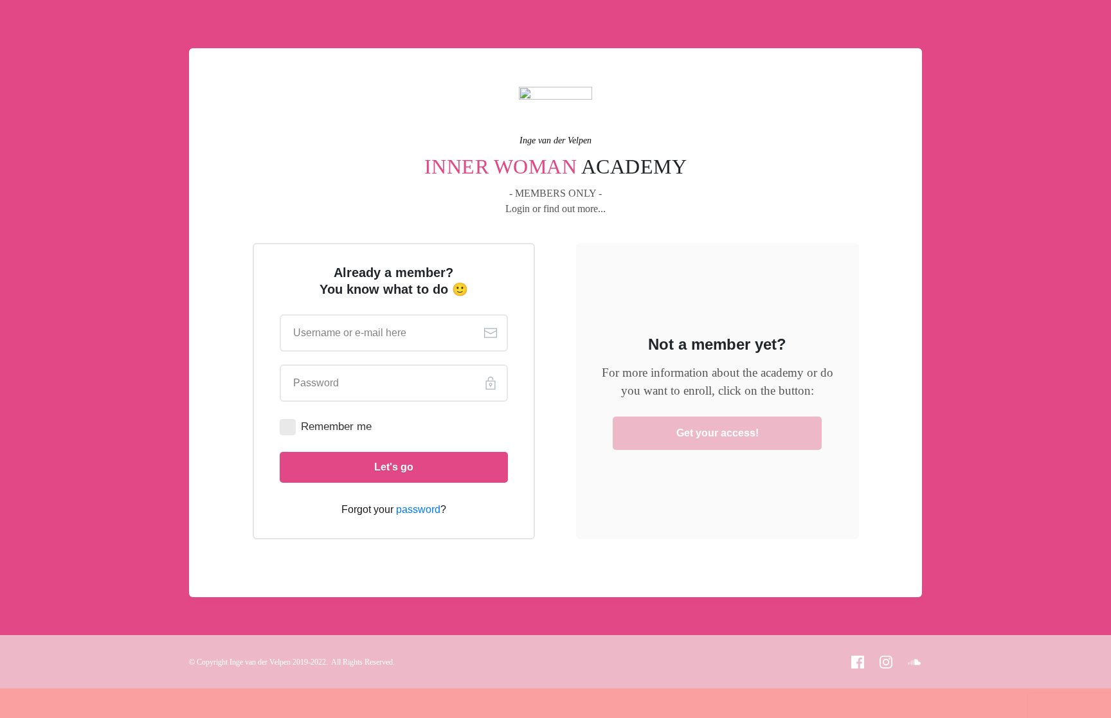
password (418, 509)
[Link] (857, 662)
